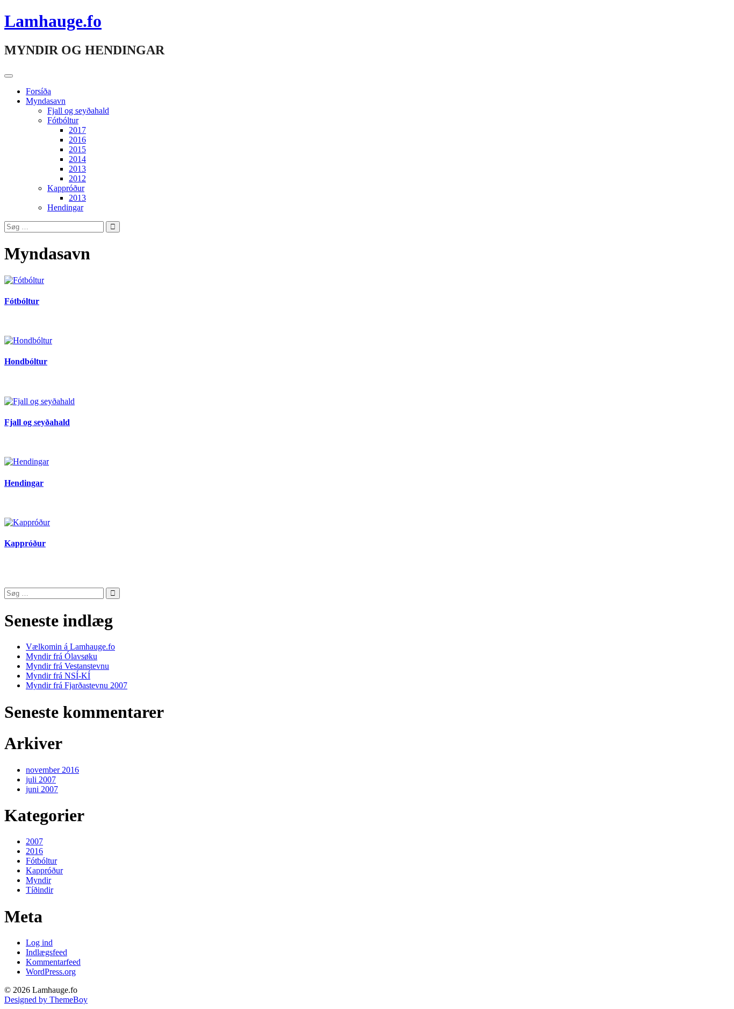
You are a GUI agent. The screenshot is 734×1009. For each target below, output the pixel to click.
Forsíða (38, 91)
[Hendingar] (26, 461)
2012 (77, 178)
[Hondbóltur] (28, 340)
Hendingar (65, 207)
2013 (77, 168)
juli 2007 (41, 779)
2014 (77, 159)
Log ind (39, 942)
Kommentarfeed (53, 961)
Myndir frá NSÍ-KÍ (58, 675)
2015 (77, 149)
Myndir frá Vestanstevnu (67, 666)
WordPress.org (51, 971)
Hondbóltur (25, 361)
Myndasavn (46, 100)
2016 (77, 139)
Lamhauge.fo (53, 21)
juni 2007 (42, 789)
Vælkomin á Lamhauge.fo (70, 646)
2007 (34, 841)
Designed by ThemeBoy (46, 999)
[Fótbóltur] (24, 280)
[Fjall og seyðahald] (39, 401)
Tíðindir (39, 889)
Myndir (38, 880)
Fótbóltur (62, 120)
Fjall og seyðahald (78, 110)
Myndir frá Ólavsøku (61, 656)
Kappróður (65, 188)
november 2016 (52, 769)
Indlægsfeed (46, 952)
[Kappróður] (27, 522)
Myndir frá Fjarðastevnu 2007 (76, 685)
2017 (77, 130)
